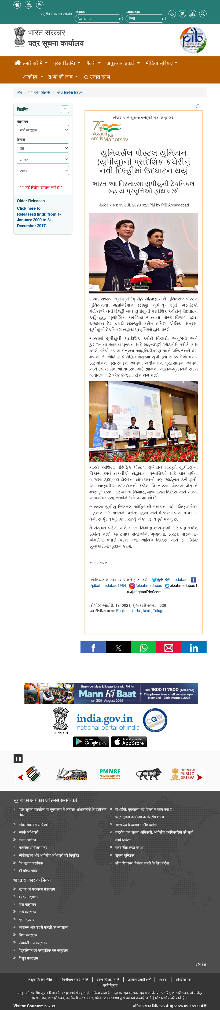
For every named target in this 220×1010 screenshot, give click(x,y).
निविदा (163, 979)
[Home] (17, 63)
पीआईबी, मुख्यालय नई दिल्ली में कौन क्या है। (144, 809)
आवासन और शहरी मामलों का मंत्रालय (43, 927)
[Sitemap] (192, 13)
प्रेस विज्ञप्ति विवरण (69, 92)
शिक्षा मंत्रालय (28, 935)
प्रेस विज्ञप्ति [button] (64, 63)
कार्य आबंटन (123, 839)
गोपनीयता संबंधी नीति (74, 979)
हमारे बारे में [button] (32, 63)
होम (19, 92)
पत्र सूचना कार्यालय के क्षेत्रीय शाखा (139, 816)
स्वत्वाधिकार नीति (108, 979)
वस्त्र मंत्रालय (28, 896)
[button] (172, 13)
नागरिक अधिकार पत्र (33, 847)
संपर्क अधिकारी (28, 832)
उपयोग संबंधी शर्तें (139, 979)
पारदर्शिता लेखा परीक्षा (129, 847)
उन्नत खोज (99, 76)
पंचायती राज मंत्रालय (33, 942)
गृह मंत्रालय (27, 919)
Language (133, 11)
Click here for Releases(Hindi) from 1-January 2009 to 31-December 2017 (39, 216)
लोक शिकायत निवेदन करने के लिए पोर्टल (142, 863)
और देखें (201, 964)
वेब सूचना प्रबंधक (31, 863)
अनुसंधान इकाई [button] (121, 63)
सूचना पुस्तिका (124, 855)
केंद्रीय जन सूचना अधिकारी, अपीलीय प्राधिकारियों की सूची (154, 832)
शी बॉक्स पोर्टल (28, 870)
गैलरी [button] (91, 63)
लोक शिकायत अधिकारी (34, 824)
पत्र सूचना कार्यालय (56, 42)
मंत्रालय (22, 121)
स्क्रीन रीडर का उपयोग (56, 13)
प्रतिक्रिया (110, 985)
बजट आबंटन (27, 839)
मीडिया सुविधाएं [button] (159, 63)
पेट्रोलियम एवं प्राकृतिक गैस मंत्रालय (43, 950)
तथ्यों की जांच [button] (60, 76)
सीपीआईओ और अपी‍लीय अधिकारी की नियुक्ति (49, 855)
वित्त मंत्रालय (27, 904)
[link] (111, 692)
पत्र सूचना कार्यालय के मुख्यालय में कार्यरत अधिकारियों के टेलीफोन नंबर (63, 812)
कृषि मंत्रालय (27, 911)
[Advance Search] (203, 13)
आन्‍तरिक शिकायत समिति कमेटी (136, 824)
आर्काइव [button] (30, 76)
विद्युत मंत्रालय (28, 958)
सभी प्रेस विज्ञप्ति (39, 92)
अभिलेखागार (183, 979)
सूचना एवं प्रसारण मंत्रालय (37, 889)
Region (80, 11)
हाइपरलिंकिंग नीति (40, 979)
